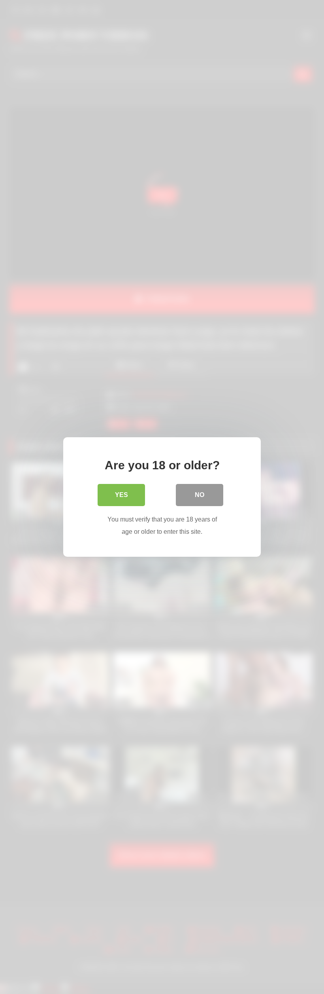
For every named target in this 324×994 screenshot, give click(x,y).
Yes (121, 494)
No (199, 494)
